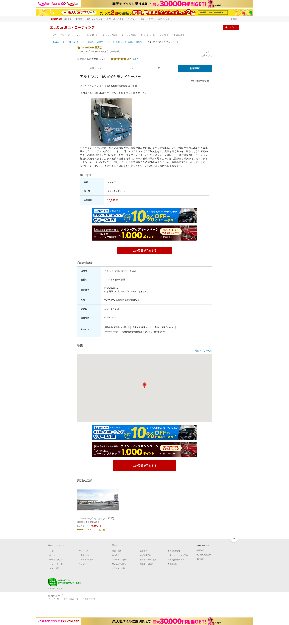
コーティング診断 (128, 35)
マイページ (65, 35)
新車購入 (143, 551)
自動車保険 (172, 564)
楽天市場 (234, 19)
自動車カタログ (146, 564)
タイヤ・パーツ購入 (148, 560)
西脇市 (100, 42)
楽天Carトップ (58, 42)
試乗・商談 (116, 551)
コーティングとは (109, 35)
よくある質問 (179, 35)
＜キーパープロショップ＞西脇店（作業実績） (125, 42)
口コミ (161, 68)
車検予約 (115, 555)
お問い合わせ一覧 (71, 599)
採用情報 (200, 559)
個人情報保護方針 (203, 555)
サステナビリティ (90, 599)
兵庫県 (90, 42)
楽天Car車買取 (174, 551)
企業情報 (200, 550)
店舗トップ (95, 68)
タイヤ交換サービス (176, 560)
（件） (136, 59)
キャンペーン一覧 (148, 35)
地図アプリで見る (203, 350)
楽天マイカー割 (118, 568)
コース (129, 68)
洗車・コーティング (76, 42)
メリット (78, 35)
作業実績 (195, 68)
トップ (53, 35)
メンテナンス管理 (119, 560)
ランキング (164, 35)
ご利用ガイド (92, 35)
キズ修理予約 (145, 555)
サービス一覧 (53, 599)
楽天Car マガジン (119, 564)
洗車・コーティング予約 (178, 555)
